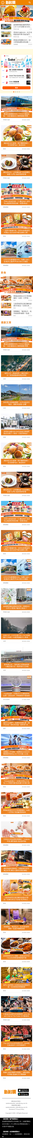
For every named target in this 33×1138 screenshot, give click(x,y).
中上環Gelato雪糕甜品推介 (20, 1124)
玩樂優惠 (15, 44)
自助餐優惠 (18, 1134)
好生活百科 (6, 699)
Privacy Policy (20, 1109)
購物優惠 (5, 207)
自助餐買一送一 (7, 1134)
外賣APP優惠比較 (8, 1126)
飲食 (4, 149)
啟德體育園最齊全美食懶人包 (11, 1121)
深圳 (4, 379)
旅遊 (4, 437)
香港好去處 (16, 29)
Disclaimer (12, 1109)
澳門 (4, 728)
